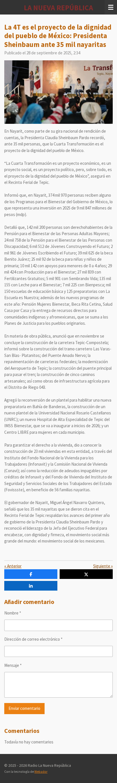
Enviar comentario (24, 708)
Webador (40, 772)
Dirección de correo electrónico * (33, 639)
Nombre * (12, 613)
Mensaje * (13, 665)
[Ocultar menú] (111, 7)
